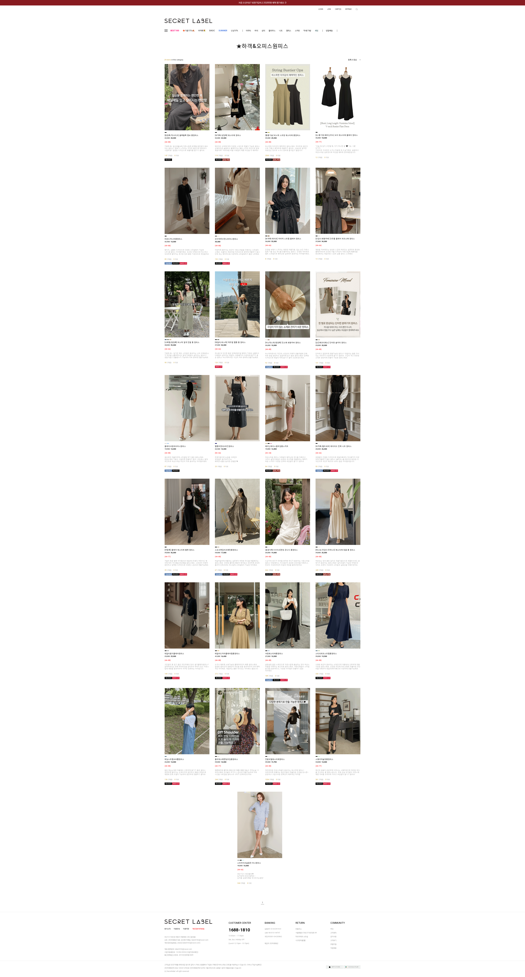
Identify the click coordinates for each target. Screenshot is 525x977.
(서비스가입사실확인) (254, 965)
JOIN (329, 9)
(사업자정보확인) (192, 952)
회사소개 (167, 929)
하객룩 (202, 30)
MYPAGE (348, 9)
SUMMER (223, 30)
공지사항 (333, 937)
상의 (263, 30)
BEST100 (174, 30)
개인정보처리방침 (198, 929)
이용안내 (177, 929)
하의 (256, 30)
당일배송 (329, 30)
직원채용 (333, 948)
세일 (316, 30)
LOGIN (320, 9)
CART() (338, 9)
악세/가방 (307, 30)
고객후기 (333, 940)
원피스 (288, 30)
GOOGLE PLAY (353, 967)
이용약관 (186, 929)
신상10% (234, 30)
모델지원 (333, 944)
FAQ (331, 929)
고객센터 (333, 933)
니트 (280, 30)
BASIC (212, 30)
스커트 (297, 30)
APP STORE (336, 967)
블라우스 (272, 30)
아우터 (248, 30)
